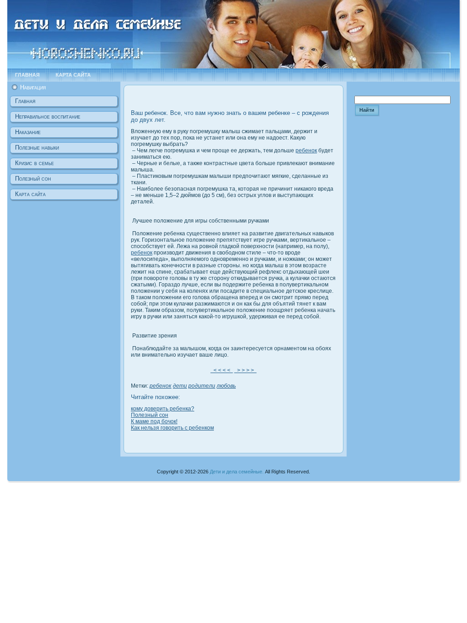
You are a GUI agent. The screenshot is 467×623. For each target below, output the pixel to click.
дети (180, 386)
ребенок (306, 150)
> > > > (245, 370)
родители (201, 386)
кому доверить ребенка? (162, 408)
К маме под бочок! (154, 421)
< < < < (222, 370)
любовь (226, 386)
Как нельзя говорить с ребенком (172, 428)
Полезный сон (149, 415)
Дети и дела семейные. (237, 471)
